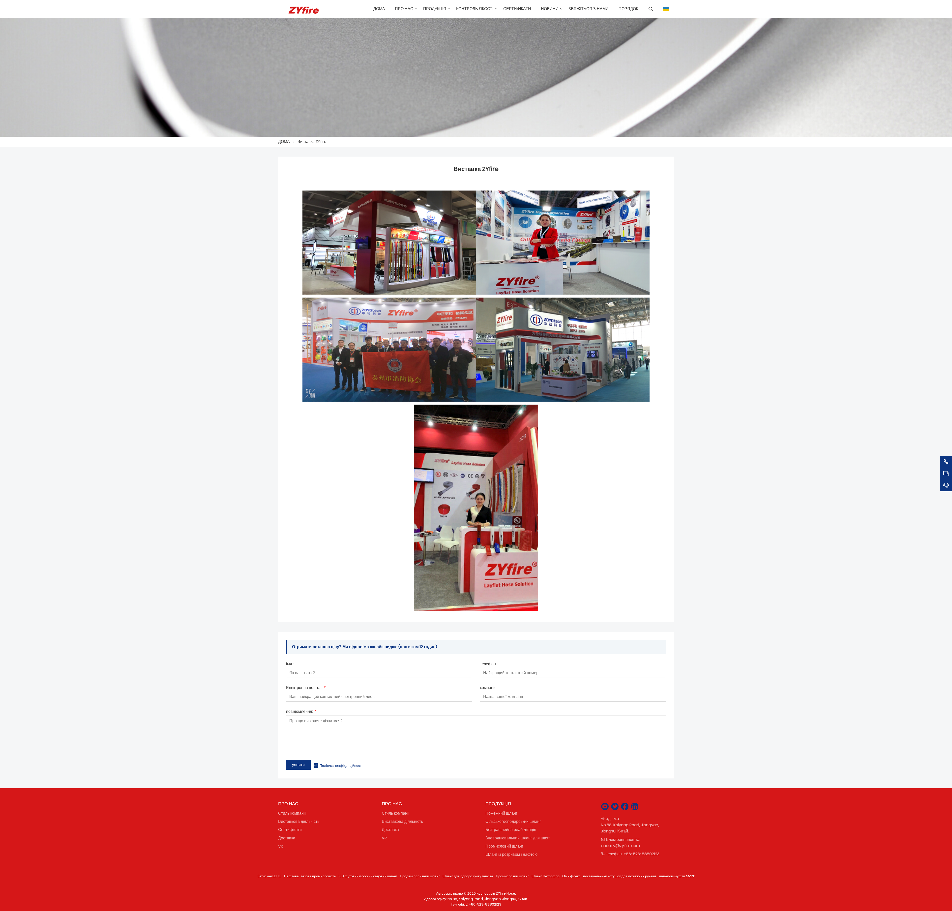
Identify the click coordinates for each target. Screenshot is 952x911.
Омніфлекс (571, 876)
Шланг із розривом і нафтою (511, 854)
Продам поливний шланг (420, 876)
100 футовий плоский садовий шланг (367, 876)
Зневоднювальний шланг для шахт (517, 838)
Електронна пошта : (305, 688)
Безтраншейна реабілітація (510, 829)
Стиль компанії (292, 813)
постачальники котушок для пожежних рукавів (619, 876)
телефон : (489, 664)
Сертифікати (290, 829)
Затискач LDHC (269, 876)
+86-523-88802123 (641, 854)
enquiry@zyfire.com (620, 846)
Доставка (286, 838)
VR (280, 846)
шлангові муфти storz (677, 876)
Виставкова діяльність (298, 821)
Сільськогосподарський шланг (513, 821)
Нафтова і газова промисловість (310, 876)
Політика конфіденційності (341, 765)
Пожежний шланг (501, 813)
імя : (290, 664)
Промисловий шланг (504, 846)
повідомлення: (301, 712)
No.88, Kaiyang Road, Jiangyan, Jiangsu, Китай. (630, 828)
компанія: (488, 688)
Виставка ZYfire (312, 141)
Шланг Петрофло (546, 876)
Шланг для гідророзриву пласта (468, 876)
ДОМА (284, 141)
